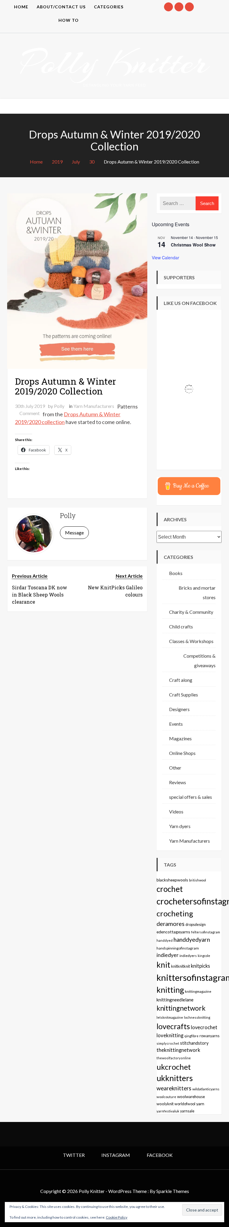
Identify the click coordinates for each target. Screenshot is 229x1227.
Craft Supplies (183, 694)
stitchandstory (194, 1043)
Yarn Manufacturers (93, 406)
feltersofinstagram (205, 932)
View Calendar (165, 257)
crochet (170, 889)
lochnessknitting (197, 1017)
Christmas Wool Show (193, 245)
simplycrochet (168, 1043)
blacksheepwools (172, 879)
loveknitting (170, 1035)
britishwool (197, 880)
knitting (170, 990)
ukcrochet (174, 1066)
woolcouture (166, 1097)
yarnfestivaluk (168, 1111)
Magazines (180, 738)
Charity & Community (191, 612)
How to (68, 20)
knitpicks (200, 966)
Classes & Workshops (191, 641)
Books (175, 573)
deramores (171, 923)
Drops (71, 414)
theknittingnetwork (178, 1050)
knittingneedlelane (175, 999)
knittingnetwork (181, 1008)
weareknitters (174, 1088)
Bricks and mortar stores (197, 592)
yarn (200, 1103)
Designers (179, 709)
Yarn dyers (180, 826)
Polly (59, 406)
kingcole (204, 956)
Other (175, 767)
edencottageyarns (173, 931)
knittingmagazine (198, 991)
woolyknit (165, 1103)
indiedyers (188, 955)
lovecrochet (204, 1027)
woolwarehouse (191, 1096)
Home (21, 6)
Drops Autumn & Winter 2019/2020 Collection (65, 386)
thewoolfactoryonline (174, 1058)
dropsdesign (195, 924)
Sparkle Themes (172, 1191)
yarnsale (187, 1111)
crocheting (175, 913)
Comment (29, 413)
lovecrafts (173, 1026)
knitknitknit (180, 966)
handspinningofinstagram (178, 948)
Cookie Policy (116, 1217)
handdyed (165, 940)
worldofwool (184, 1104)
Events (176, 724)
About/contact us (61, 6)
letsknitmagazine (170, 1017)
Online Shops (182, 753)
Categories (108, 6)
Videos (176, 811)
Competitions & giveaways (199, 660)
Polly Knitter (114, 62)
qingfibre (191, 1036)
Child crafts (181, 626)
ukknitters (175, 1078)
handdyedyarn (192, 939)
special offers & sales (190, 797)
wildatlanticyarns (205, 1089)
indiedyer (168, 955)
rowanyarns (209, 1036)
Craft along (180, 680)
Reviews (177, 782)
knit (163, 964)
